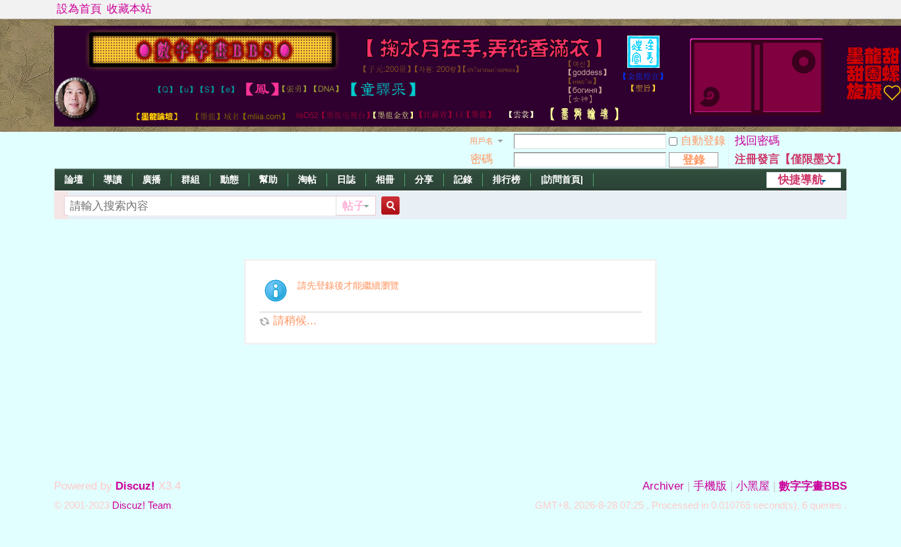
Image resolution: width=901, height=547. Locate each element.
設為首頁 (79, 9)
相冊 (385, 179)
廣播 (151, 179)
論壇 (74, 179)
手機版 (710, 486)
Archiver (663, 486)
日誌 (346, 179)
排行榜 (506, 179)
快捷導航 (800, 179)
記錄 (463, 179)
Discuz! (135, 486)
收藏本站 (129, 9)
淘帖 (307, 179)
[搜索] (388, 206)
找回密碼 (757, 140)
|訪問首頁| (562, 179)
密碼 (481, 159)
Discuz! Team (141, 505)
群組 (190, 179)
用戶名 (481, 141)
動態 (229, 179)
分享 (424, 179)
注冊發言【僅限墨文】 (791, 159)
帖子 (353, 206)
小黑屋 (753, 486)
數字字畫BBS (813, 486)
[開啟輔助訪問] (843, 9)
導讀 (113, 179)
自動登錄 (703, 140)
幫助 (268, 179)
